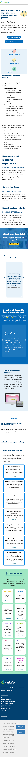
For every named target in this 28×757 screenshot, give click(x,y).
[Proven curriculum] (14, 60)
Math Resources (5, 708)
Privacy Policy (6, 754)
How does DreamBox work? (8, 437)
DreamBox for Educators (7, 703)
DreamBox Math (5, 698)
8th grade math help (14, 466)
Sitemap (3, 710)
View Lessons (8, 600)
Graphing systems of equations (14, 481)
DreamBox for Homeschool (8, 701)
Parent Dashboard (6, 705)
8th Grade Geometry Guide (14, 552)
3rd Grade (20, 606)
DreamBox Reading (6, 699)
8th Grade (8, 658)
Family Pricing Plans (6, 707)
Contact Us (4, 719)
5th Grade (20, 623)
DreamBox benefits (14, 54)
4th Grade (8, 623)
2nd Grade (8, 606)
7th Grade (20, 641)
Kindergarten (7, 591)
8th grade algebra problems (14, 538)
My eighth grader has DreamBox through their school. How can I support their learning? (12, 441)
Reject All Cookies (21, 732)
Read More (14, 476)
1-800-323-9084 (10, 690)
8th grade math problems (14, 525)
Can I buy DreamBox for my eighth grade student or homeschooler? (11, 424)
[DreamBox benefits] (14, 51)
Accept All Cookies (20, 727)
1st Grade (20, 591)
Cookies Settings (20, 723)
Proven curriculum (14, 63)
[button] (14, 2)
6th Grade (8, 641)
